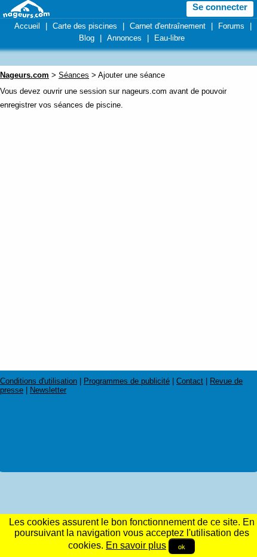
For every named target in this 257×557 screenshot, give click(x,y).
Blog (86, 37)
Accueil (27, 26)
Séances (74, 75)
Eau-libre (169, 37)
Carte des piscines (85, 26)
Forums (231, 26)
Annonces (124, 37)
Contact (189, 381)
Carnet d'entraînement (168, 26)
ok (181, 546)
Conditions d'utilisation (38, 381)
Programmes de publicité (127, 381)
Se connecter (219, 7)
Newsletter (48, 389)
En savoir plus (136, 545)
